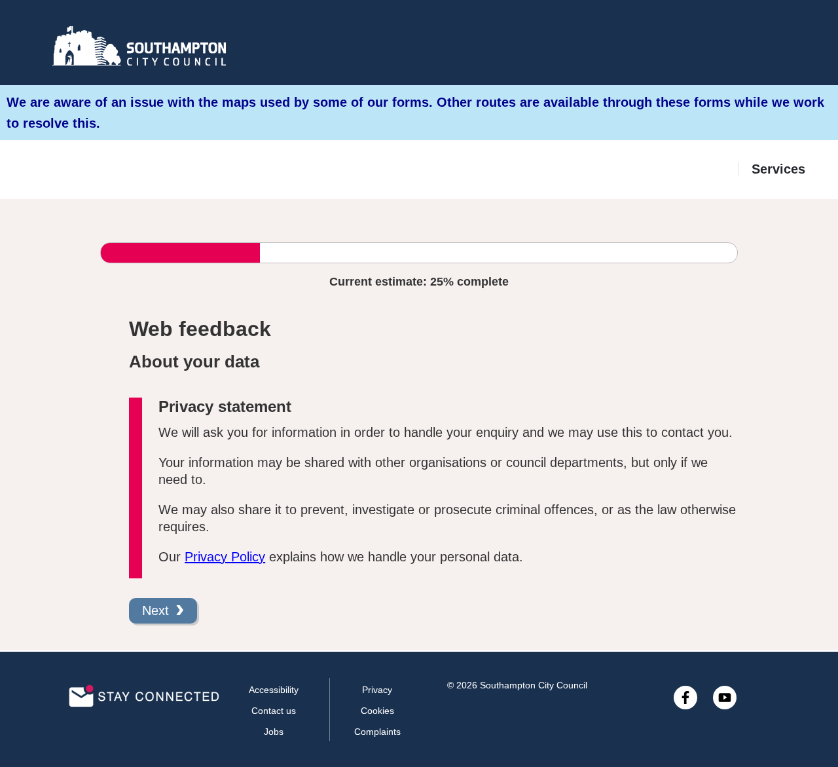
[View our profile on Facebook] (685, 697)
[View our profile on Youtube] (725, 697)
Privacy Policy (225, 557)
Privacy (377, 689)
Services (778, 169)
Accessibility (274, 689)
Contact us (273, 710)
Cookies (377, 710)
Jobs (273, 731)
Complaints (377, 731)
